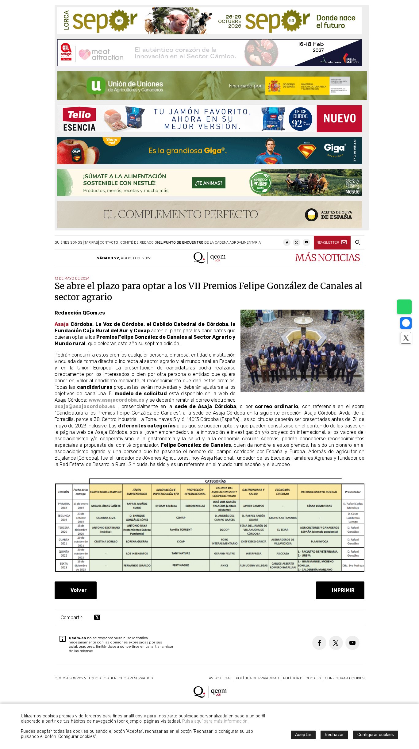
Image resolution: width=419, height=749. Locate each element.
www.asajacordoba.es (116, 400)
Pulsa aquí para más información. (215, 721)
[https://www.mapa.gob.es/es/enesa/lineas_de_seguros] (212, 85)
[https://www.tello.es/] (209, 118)
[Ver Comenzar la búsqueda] (357, 242)
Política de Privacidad (257, 678)
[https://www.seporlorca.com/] (209, 20)
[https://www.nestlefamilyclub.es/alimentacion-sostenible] (209, 182)
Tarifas (91, 243)
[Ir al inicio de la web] (210, 262)
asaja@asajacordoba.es (85, 406)
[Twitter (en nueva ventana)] (296, 242)
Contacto (109, 243)
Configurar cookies (344, 678)
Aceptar (303, 734)
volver (77, 590)
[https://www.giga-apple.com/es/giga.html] (209, 150)
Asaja (62, 324)
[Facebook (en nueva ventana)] (286, 242)
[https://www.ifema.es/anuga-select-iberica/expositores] (209, 52)
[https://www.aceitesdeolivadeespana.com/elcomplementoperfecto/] (209, 214)
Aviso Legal (220, 678)
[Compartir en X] (406, 338)
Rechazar (334, 734)
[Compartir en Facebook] (406, 323)
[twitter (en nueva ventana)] (97, 617)
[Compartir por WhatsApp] (404, 306)
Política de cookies (302, 678)
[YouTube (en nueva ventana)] (306, 242)
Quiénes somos (68, 243)
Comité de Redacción (140, 243)
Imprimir (342, 590)
